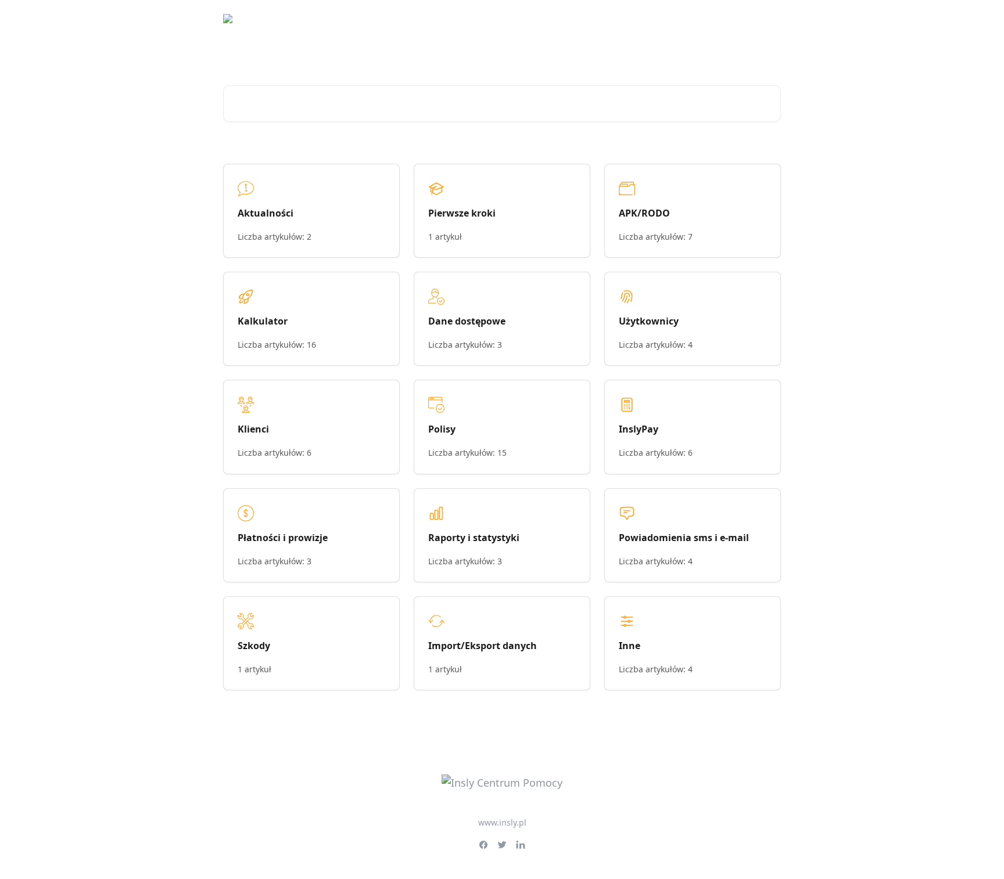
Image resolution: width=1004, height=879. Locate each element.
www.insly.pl (502, 822)
